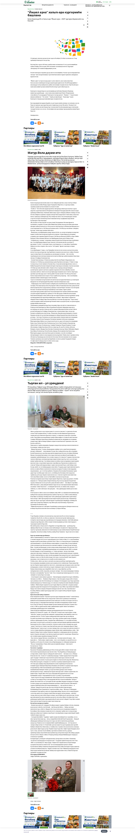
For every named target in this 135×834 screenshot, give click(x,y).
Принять (104, 831)
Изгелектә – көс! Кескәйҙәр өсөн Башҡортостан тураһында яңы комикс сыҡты (96, 5)
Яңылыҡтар (27, 5)
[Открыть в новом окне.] (33, 123)
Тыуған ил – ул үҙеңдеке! (70, 5)
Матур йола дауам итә (48, 5)
